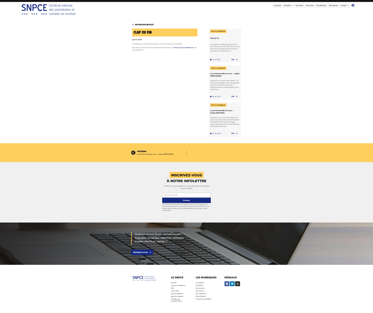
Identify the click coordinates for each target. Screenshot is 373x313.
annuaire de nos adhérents (183, 47)
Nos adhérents (321, 5)
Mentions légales (177, 296)
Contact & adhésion (178, 285)
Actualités (287, 5)
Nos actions (310, 5)
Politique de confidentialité (176, 300)
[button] (186, 175)
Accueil (173, 283)
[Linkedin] (232, 283)
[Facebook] (226, 283)
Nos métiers (299, 5)
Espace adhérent (177, 294)
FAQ (172, 288)
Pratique (343, 5)
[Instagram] (237, 283)
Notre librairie (333, 5)
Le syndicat (277, 5)
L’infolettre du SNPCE (203, 299)
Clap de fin (214, 38)
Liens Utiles (175, 291)
